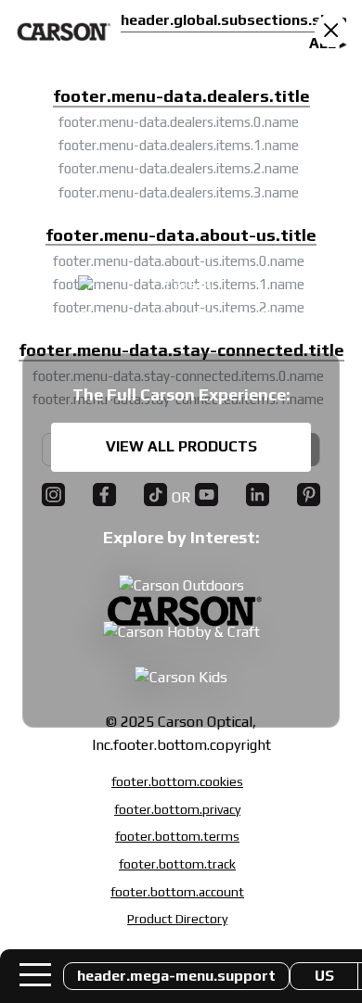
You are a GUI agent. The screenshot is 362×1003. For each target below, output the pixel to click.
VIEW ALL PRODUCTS (181, 446)
